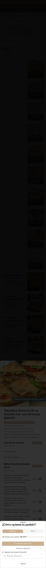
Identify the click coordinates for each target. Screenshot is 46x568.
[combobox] (24, 556)
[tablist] (23, 531)
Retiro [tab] (33, 531)
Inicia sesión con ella (35, 537)
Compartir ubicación (23, 544)
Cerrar (23, 564)
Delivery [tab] (13, 531)
